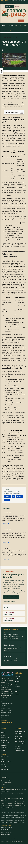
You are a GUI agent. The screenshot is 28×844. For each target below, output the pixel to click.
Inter (16, 25)
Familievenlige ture (19, 750)
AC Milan (17, 678)
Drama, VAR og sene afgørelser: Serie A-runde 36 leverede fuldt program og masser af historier (14, 532)
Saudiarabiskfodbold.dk (7, 829)
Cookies (3, 759)
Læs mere (4, 523)
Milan (21, 25)
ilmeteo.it (4, 422)
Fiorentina (17, 694)
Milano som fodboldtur (20, 743)
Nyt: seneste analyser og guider (19, 0)
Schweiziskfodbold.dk (6, 832)
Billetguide (4, 745)
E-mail (6, 499)
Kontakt (3, 764)
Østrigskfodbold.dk (5, 834)
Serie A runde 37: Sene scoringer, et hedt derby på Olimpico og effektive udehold (13, 515)
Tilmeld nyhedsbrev (11, 597)
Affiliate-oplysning (5, 769)
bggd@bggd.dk (5, 791)
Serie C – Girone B (5, 740)
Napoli (16, 683)
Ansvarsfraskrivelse (6, 767)
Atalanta (17, 691)
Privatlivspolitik (12, 3)
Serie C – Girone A (5, 737)
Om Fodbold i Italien (6, 761)
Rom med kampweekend (18, 747)
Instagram (3, 722)
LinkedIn (19, 496)
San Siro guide (18, 736)
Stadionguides (5, 747)
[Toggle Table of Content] (21, 112)
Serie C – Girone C (5, 742)
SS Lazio (17, 689)
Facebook (7, 496)
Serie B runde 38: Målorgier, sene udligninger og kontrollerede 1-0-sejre (13, 551)
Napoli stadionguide (20, 741)
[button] (1, 71)
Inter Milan (17, 676)
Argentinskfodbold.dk (6, 827)
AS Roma (17, 681)
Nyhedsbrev (4, 30)
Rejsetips (3, 750)
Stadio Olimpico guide (20, 738)
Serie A (4, 25)
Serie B (11, 25)
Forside (3, 3)
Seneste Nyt (19, 6)
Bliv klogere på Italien (11, 21)
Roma (25, 25)
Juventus (17, 686)
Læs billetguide (9, 601)
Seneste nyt (18, 733)
